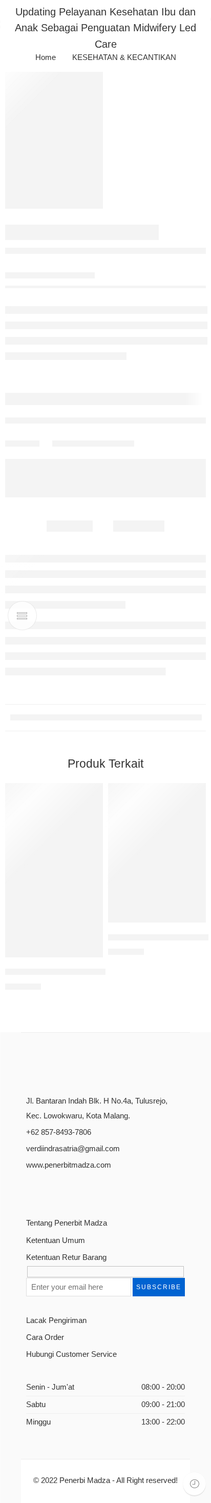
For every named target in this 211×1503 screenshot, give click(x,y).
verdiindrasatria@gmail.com (73, 1149)
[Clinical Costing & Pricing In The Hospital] (157, 853)
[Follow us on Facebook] (29, 1189)
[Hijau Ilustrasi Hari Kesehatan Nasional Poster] (54, 140)
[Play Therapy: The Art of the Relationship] (54, 870)
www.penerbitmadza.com (68, 1165)
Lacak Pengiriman (56, 1320)
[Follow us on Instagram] (62, 1189)
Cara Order (45, 1337)
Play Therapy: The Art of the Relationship (83, 972)
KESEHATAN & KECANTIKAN (124, 58)
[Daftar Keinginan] (92, 793)
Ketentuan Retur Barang (66, 1257)
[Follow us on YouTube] (78, 1189)
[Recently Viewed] (194, 1483)
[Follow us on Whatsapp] (95, 1189)
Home (45, 58)
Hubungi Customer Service (71, 1354)
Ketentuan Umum (55, 1240)
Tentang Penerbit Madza (66, 1223)
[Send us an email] (46, 1189)
